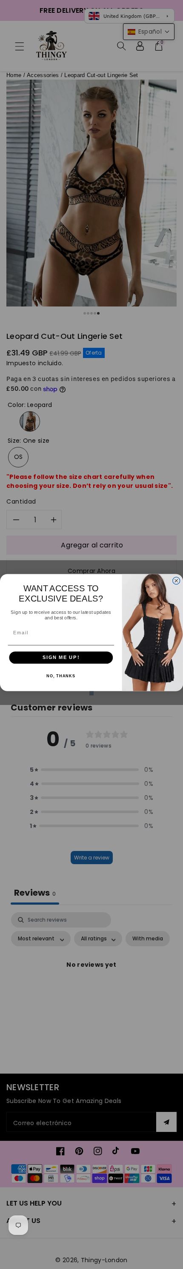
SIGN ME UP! (61, 657)
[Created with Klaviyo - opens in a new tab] (91, 693)
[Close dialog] (176, 580)
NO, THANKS (60, 675)
